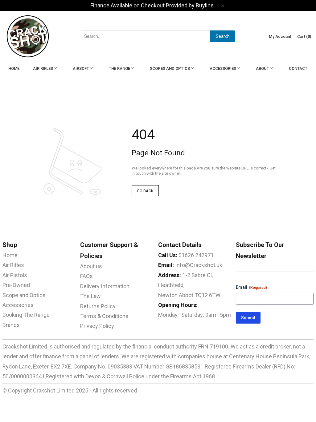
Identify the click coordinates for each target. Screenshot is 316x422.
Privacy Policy (97, 326)
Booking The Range (26, 315)
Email (251, 287)
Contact (298, 68)
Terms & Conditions (104, 316)
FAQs (86, 276)
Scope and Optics (24, 295)
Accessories (223, 68)
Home (13, 68)
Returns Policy (98, 306)
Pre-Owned (16, 285)
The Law (90, 296)
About (262, 68)
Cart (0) (304, 36)
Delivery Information (104, 286)
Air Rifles (43, 68)
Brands (11, 325)
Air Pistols (14, 275)
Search (223, 36)
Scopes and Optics (170, 68)
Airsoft (81, 68)
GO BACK (145, 191)
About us (91, 266)
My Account (280, 36)
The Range (119, 68)
